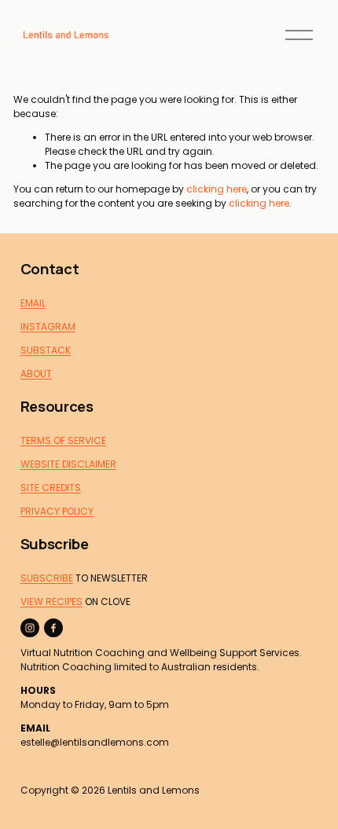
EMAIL (33, 303)
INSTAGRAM (47, 326)
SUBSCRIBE (46, 578)
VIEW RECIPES (51, 601)
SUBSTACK (45, 350)
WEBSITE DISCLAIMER (68, 464)
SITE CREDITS (50, 487)
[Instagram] (29, 627)
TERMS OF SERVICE (63, 440)
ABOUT (36, 373)
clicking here (216, 189)
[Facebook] (53, 627)
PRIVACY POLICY (57, 511)
